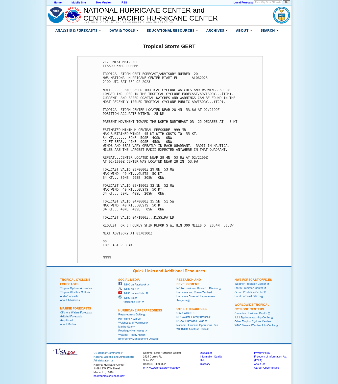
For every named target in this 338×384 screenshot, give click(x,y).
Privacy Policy (262, 353)
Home (58, 2)
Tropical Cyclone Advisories (76, 288)
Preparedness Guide (130, 314)
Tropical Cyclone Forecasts (75, 281)
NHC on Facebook (134, 284)
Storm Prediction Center (249, 288)
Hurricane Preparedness (140, 310)
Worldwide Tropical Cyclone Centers (252, 306)
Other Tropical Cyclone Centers (253, 321)
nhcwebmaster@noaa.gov (109, 376)
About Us (259, 364)
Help (202, 360)
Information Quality (211, 356)
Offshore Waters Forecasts (76, 312)
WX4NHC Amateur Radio (191, 329)
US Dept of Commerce (107, 353)
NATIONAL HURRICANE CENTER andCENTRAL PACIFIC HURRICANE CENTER (150, 14)
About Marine (68, 324)
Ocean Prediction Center (249, 292)
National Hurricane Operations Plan (197, 325)
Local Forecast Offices (248, 296)
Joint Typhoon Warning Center (252, 317)
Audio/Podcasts (69, 296)
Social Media (129, 279)
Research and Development (188, 281)
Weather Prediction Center (250, 283)
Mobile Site (79, 2)
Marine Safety (126, 326)
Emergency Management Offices (137, 338)
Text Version (104, 2)
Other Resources (191, 309)
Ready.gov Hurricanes (131, 330)
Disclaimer (206, 353)
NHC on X (129, 289)
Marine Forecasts (75, 308)
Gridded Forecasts (71, 316)
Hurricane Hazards (129, 318)
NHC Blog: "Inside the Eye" (129, 300)
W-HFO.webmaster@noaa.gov (161, 367)
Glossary (205, 364)
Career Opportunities (266, 367)
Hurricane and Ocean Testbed (194, 292)
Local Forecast (243, 2)
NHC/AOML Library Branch (192, 317)
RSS (124, 2)
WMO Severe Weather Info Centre (255, 325)
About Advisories (70, 300)
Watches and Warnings (131, 322)
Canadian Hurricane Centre (251, 313)
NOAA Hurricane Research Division (197, 288)
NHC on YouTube (133, 293)
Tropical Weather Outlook (75, 292)
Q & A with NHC (185, 313)
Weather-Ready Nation (131, 334)
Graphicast (66, 320)
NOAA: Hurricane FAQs (190, 321)
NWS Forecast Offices (253, 279)
